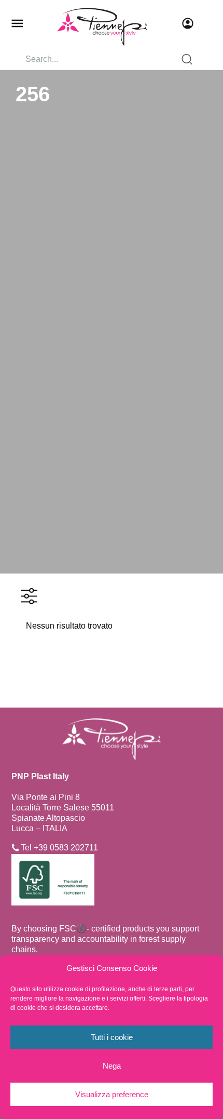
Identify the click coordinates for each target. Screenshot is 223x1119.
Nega (112, 1065)
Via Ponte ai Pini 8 (45, 797)
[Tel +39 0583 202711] (15, 847)
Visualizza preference (111, 1094)
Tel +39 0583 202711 (59, 847)
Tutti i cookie (112, 1037)
